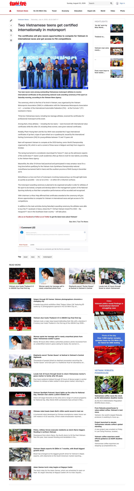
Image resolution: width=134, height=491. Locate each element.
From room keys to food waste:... (102, 72)
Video (113, 11)
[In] (11, 40)
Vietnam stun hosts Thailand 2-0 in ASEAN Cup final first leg (21, 287)
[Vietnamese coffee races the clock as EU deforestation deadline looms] (109, 385)
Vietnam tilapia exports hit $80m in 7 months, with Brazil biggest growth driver (59, 450)
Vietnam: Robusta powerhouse (104, 371)
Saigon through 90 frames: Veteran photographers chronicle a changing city (58, 300)
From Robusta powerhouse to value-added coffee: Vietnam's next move (109, 410)
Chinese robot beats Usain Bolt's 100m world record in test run (58, 411)
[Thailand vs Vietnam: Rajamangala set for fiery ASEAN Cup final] (116, 40)
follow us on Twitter (42, 217)
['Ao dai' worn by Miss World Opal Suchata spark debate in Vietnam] (116, 28)
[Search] (111, 3)
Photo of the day (109, 336)
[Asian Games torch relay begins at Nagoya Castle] (20, 473)
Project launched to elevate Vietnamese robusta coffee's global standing (109, 424)
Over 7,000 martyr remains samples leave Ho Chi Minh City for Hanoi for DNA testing (109, 340)
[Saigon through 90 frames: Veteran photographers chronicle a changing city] (20, 305)
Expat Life (91, 11)
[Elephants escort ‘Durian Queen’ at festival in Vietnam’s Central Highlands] (82, 276)
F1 (39, 257)
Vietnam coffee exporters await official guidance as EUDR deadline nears (108, 439)
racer (25, 257)
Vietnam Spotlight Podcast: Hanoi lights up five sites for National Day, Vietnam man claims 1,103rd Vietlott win (59, 394)
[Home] (10, 11)
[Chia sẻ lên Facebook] (11, 25)
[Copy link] (11, 21)
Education (78, 11)
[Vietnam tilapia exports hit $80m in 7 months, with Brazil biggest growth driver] (20, 455)
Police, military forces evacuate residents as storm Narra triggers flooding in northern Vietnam (59, 431)
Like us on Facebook (25, 217)
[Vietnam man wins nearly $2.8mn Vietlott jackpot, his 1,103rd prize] (116, 51)
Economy (65, 11)
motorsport (47, 257)
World (103, 11)
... (95, 59)
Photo (122, 11)
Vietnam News (22, 11)
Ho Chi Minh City (40, 11)
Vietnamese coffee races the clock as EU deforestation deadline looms (109, 397)
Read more (15, 265)
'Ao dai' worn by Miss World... (101, 26)
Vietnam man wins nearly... (102, 49)
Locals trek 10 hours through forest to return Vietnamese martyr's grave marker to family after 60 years (111, 287)
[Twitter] (11, 30)
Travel (54, 11)
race (32, 257)
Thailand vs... (100, 37)
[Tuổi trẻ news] (17, 3)
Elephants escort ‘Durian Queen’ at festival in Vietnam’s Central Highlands (81, 287)
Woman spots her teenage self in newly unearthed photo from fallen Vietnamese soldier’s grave (51, 287)
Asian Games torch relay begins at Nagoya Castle (53, 467)
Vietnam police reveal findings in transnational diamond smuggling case (109, 305)
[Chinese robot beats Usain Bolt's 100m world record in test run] (20, 417)
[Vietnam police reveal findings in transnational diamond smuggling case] (109, 320)
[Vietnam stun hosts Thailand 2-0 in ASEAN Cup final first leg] (22, 276)
